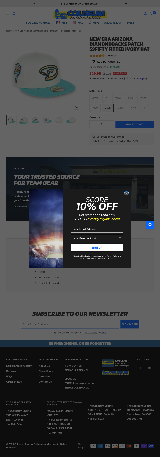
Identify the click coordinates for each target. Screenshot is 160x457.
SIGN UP (96, 247)
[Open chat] (150, 225)
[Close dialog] (126, 193)
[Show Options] (120, 238)
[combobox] (96, 238)
